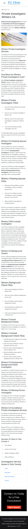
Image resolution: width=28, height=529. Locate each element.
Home (5, 9)
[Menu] (4, 3)
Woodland (7, 472)
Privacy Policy (21, 521)
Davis (6, 468)
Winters (7, 480)
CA (8, 9)
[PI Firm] (14, 3)
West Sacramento (9, 476)
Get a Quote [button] (14, 507)
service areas (19, 518)
